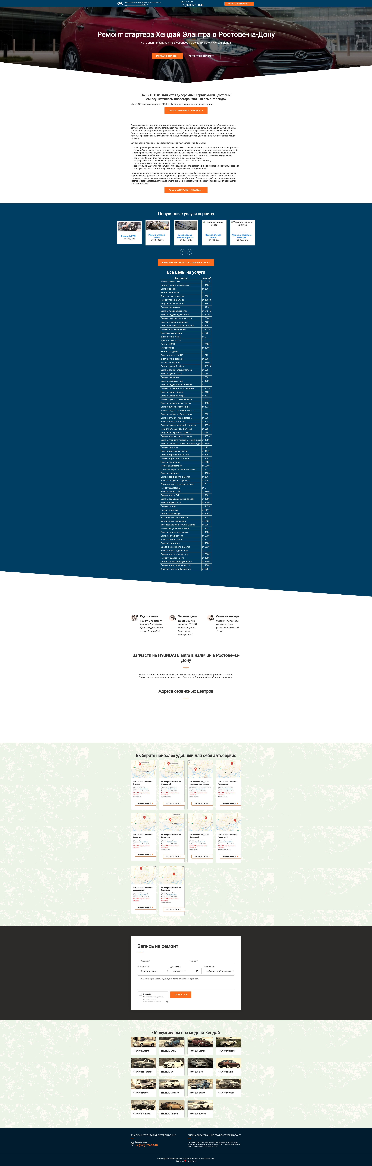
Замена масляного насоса (174, 322)
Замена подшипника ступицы (176, 403)
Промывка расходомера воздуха (177, 484)
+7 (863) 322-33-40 (192, 5)
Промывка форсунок (171, 466)
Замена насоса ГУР (170, 491)
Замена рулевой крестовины (175, 407)
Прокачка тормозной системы (176, 429)
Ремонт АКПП (168, 344)
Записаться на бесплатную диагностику (185, 262)
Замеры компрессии (171, 333)
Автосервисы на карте (201, 56)
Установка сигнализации (173, 521)
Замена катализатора (172, 536)
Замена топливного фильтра (175, 477)
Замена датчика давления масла (177, 325)
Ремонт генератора (170, 513)
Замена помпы (168, 506)
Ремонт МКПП (168, 348)
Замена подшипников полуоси (176, 384)
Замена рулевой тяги (171, 373)
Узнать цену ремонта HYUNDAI (184, 110)
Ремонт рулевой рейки (172, 366)
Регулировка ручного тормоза (176, 432)
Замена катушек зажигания (175, 528)
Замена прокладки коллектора (176, 318)
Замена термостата (171, 502)
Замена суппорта (169, 447)
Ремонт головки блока (172, 300)
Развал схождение (170, 362)
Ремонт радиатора (170, 488)
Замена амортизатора (172, 381)
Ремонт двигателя (170, 292)
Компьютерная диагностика (175, 285)
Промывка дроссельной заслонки (178, 469)
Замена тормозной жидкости (176, 565)
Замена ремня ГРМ (241, 236)
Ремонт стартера (169, 510)
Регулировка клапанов (172, 303)
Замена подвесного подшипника (177, 388)
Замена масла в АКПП (172, 355)
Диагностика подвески (172, 296)
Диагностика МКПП (171, 340)
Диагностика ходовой (172, 359)
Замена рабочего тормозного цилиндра (181, 443)
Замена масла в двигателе (213, 237)
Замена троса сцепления (173, 329)
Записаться (144, 803)
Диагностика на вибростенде (176, 569)
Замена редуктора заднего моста (178, 410)
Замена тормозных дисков (174, 451)
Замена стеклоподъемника (175, 532)
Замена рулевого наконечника (176, 399)
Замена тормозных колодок (175, 458)
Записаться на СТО (237, 4)
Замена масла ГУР (170, 495)
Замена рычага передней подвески (178, 425)
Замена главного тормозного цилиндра (181, 440)
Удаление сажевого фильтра (185, 236)
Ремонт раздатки (169, 351)
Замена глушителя (170, 543)
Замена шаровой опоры (173, 396)
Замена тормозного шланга (175, 454)
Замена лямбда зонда (156, 236)
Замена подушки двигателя (175, 314)
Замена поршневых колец (174, 311)
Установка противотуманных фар (178, 525)
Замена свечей (168, 289)
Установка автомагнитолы (174, 517)
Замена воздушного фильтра (175, 480)
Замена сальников (170, 307)
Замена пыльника (170, 377)
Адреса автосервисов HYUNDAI (135, 5)
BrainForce (192, 1161)
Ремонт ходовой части (172, 558)
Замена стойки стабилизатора (176, 370)
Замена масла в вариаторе (174, 554)
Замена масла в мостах (173, 421)
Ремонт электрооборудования (176, 561)
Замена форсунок (170, 473)
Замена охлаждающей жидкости (177, 499)
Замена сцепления (170, 462)
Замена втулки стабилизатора (176, 418)
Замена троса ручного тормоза (128, 236)
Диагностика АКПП (170, 337)
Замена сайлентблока (172, 392)
